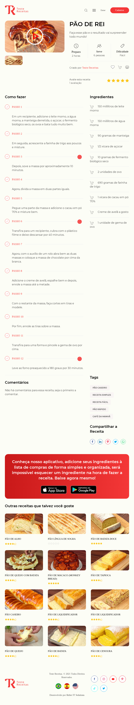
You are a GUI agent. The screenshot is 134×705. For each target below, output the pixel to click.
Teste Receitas (90, 67)
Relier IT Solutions (75, 695)
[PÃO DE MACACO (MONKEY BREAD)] (64, 567)
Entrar (103, 10)
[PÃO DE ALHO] (21, 529)
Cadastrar (119, 10)
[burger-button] (94, 10)
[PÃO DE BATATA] (64, 641)
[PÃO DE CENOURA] (107, 641)
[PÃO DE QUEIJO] (21, 641)
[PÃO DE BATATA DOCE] (107, 529)
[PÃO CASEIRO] (21, 605)
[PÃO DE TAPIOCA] (107, 567)
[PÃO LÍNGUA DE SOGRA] (64, 529)
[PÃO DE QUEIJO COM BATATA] (21, 567)
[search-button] (86, 10)
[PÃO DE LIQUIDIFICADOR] (64, 605)
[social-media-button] (94, 679)
